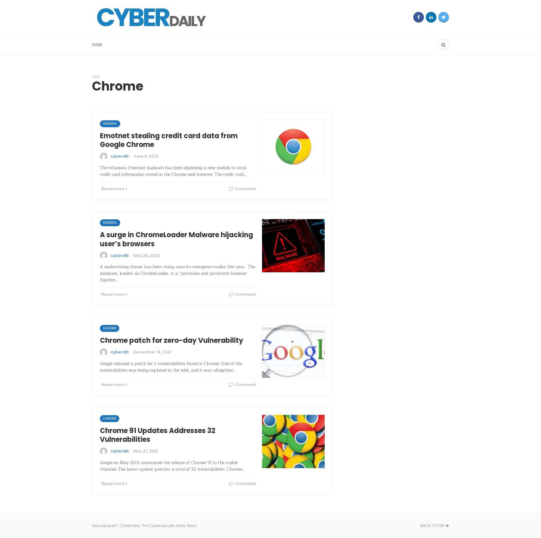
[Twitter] (443, 17)
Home (97, 44)
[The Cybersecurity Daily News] (151, 17)
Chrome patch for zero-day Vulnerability (171, 340)
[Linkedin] (431, 17)
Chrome (109, 328)
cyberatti (120, 156)
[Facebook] (418, 17)
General (110, 123)
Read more (113, 189)
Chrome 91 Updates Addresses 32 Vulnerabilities (157, 435)
